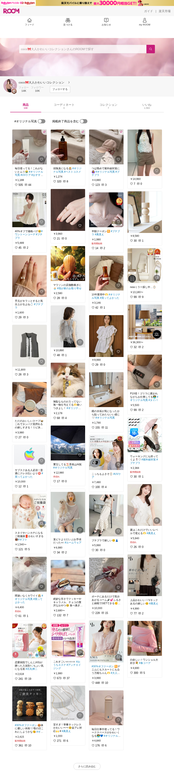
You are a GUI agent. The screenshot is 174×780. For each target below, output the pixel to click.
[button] (10, 85)
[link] (29, 147)
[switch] (41, 121)
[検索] (150, 49)
